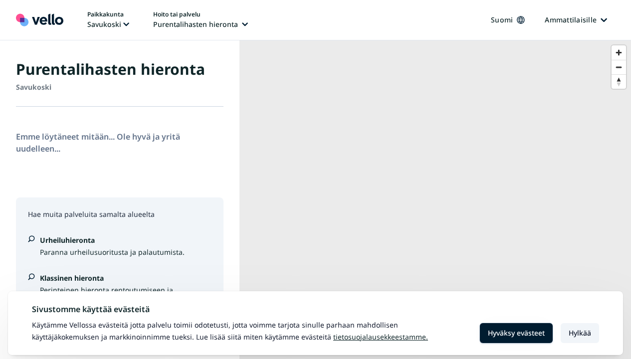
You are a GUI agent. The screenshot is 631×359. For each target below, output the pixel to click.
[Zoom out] (619, 67)
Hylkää (580, 333)
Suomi (502, 19)
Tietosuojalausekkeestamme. (380, 337)
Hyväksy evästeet (516, 333)
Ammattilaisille (571, 19)
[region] (435, 199)
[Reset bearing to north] (619, 81)
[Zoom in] (619, 52)
